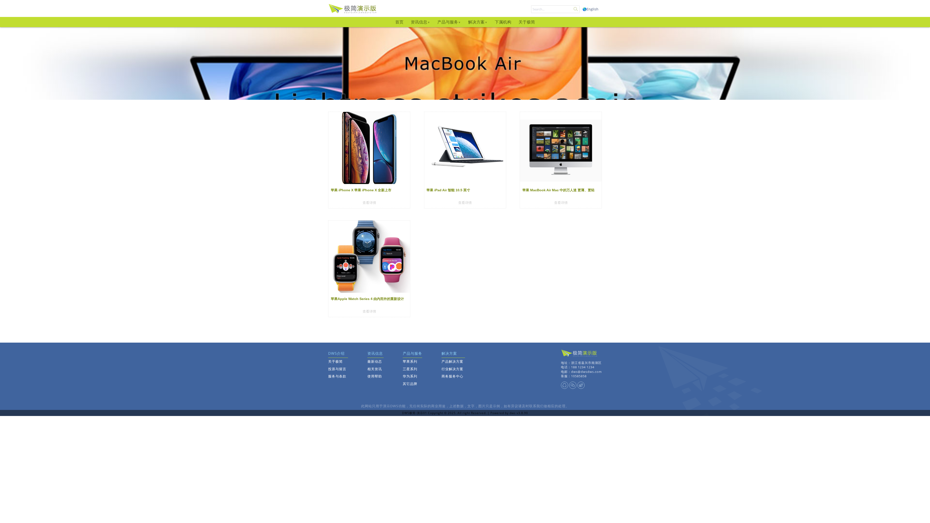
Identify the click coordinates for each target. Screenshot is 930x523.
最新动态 (374, 361)
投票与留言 (337, 369)
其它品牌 (410, 383)
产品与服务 (447, 22)
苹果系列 (410, 361)
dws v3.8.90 (519, 413)
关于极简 (527, 22)
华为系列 (410, 376)
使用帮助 (374, 376)
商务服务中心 (452, 376)
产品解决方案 (452, 361)
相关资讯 (374, 369)
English (592, 9)
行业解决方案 (452, 369)
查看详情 (369, 202)
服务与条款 (337, 376)
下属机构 (503, 22)
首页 (399, 22)
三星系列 (410, 369)
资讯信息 (419, 22)
